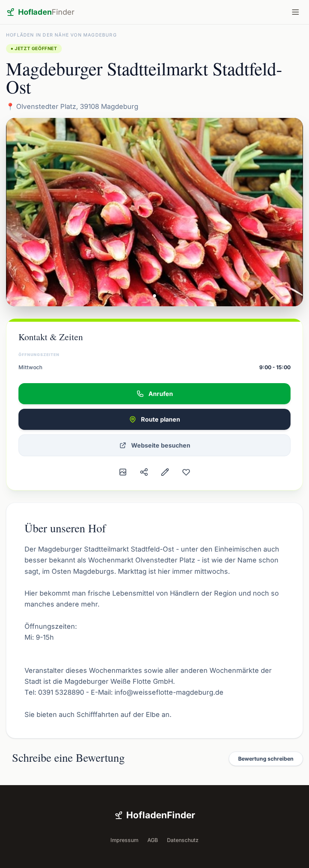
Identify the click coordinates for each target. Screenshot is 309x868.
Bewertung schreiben (266, 758)
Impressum (124, 840)
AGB (152, 840)
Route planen (160, 419)
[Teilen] (144, 472)
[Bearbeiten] (165, 472)
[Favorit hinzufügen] (186, 472)
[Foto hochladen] (123, 472)
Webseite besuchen (160, 445)
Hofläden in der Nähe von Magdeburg (61, 35)
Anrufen (160, 393)
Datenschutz (183, 840)
